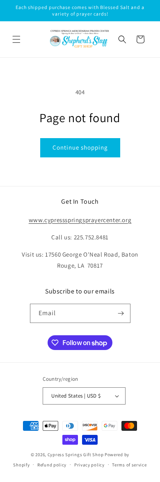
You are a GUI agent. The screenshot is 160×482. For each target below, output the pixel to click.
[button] (16, 39)
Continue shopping (80, 147)
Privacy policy (89, 465)
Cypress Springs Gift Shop (76, 454)
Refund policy (51, 465)
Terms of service (129, 465)
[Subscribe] (121, 313)
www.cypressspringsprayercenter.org (80, 220)
